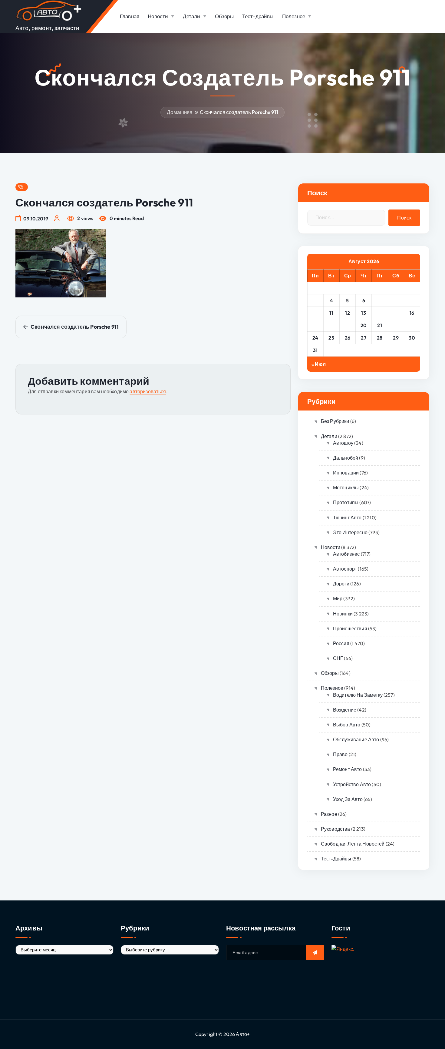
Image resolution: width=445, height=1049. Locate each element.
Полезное (293, 16)
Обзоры (224, 16)
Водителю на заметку (358, 695)
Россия (341, 643)
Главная (129, 16)
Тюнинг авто (347, 517)
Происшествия (350, 628)
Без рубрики (335, 421)
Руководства (335, 829)
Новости (158, 16)
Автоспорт (345, 569)
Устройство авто (352, 784)
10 (315, 313)
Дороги (341, 584)
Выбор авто (347, 725)
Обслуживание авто (356, 739)
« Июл (319, 364)
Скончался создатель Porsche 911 (239, 112)
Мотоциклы (346, 487)
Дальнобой (345, 458)
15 (396, 313)
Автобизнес (346, 554)
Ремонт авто (347, 769)
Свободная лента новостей (353, 844)
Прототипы (345, 502)
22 (396, 325)
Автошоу (343, 443)
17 (315, 325)
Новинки (343, 614)
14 (379, 313)
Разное (329, 814)
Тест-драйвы (258, 16)
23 (412, 325)
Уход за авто (348, 799)
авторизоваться (148, 391)
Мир (337, 598)
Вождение (344, 710)
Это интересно (350, 532)
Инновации (346, 473)
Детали (191, 16)
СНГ (338, 658)
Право (340, 754)
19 (347, 325)
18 (331, 325)
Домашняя (179, 112)
